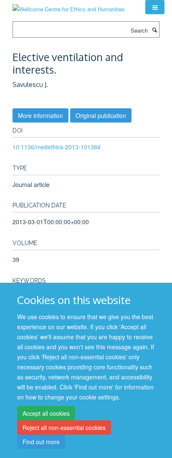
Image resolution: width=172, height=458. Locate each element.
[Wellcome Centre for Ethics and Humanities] (69, 6)
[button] (154, 7)
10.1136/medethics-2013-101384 (57, 147)
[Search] (154, 29)
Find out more (41, 442)
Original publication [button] (101, 115)
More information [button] (40, 115)
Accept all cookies (46, 413)
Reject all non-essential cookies (64, 427)
